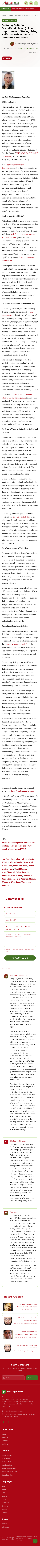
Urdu (3, 1486)
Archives (5, 1444)
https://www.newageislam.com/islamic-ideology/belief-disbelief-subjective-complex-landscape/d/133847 (18, 846)
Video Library (6, 1458)
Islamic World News (9, 1468)
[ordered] (7, 929)
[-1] (26, 926)
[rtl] (21, 926)
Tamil (4, 1499)
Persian (4, 1509)
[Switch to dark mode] (31, 3)
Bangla (4, 1496)
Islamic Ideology (15, 15)
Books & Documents (9, 1472)
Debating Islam (7, 1475)
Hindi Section (7, 1465)
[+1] (28, 926)
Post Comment (21, 958)
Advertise (5, 1527)
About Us (5, 1437)
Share (8, 58)
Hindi (4, 1489)
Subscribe (32, 1378)
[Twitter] (9, 1422)
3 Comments (33, 52)
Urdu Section (6, 1462)
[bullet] (9, 929)
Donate (4, 1524)
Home (4, 15)
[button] (17, 926)
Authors (5, 1441)
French (4, 1513)
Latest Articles (7, 1455)
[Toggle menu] (36, 3)
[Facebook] (4, 1422)
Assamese (5, 1503)
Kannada (5, 1506)
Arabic (4, 1493)
